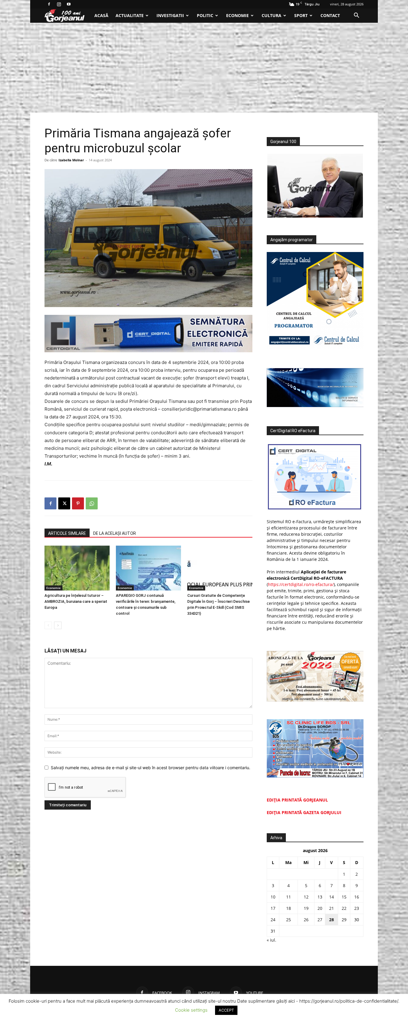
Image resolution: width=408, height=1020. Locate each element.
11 (288, 897)
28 (331, 919)
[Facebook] (49, 4)
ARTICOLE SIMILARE (67, 533)
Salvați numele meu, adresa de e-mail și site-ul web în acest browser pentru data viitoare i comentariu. (150, 767)
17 (273, 908)
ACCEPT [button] (226, 1010)
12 (306, 897)
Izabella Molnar (71, 160)
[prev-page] (48, 625)
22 (344, 908)
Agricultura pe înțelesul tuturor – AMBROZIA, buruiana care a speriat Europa (76, 601)
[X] (64, 503)
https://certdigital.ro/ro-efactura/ (301, 584)
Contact (330, 15)
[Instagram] (58, 4)
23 (356, 908)
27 (319, 919)
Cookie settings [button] (191, 1010)
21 (331, 908)
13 (319, 897)
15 (344, 897)
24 (273, 919)
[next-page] (58, 625)
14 (331, 897)
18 (288, 908)
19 (306, 908)
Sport (301, 15)
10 (273, 897)
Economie (237, 15)
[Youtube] (68, 4)
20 (319, 908)
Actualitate (130, 15)
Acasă (101, 15)
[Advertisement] (204, 68)
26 (306, 919)
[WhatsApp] (92, 503)
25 (288, 919)
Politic (205, 15)
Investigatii (170, 15)
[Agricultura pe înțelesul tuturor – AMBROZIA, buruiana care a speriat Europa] (77, 568)
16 (356, 897)
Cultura (271, 15)
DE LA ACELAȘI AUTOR (114, 533)
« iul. (271, 940)
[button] (356, 16)
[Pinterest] (78, 503)
